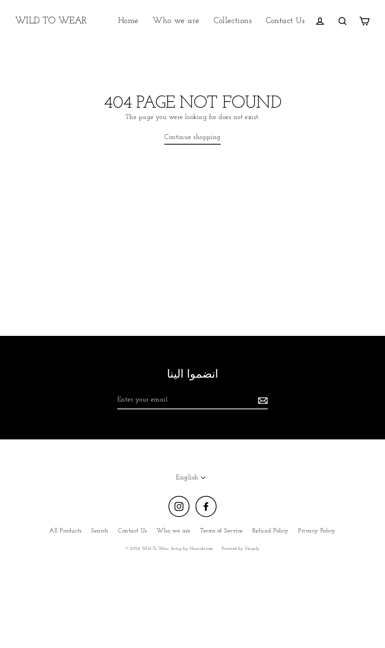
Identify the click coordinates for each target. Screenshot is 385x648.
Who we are (176, 21)
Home (128, 21)
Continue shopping (192, 137)
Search (100, 531)
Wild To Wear (51, 21)
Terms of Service (221, 531)
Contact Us (285, 21)
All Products (65, 531)
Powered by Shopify (240, 549)
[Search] (342, 21)
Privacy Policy (316, 531)
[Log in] (320, 21)
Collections (233, 21)
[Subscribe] (262, 400)
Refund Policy (270, 531)
